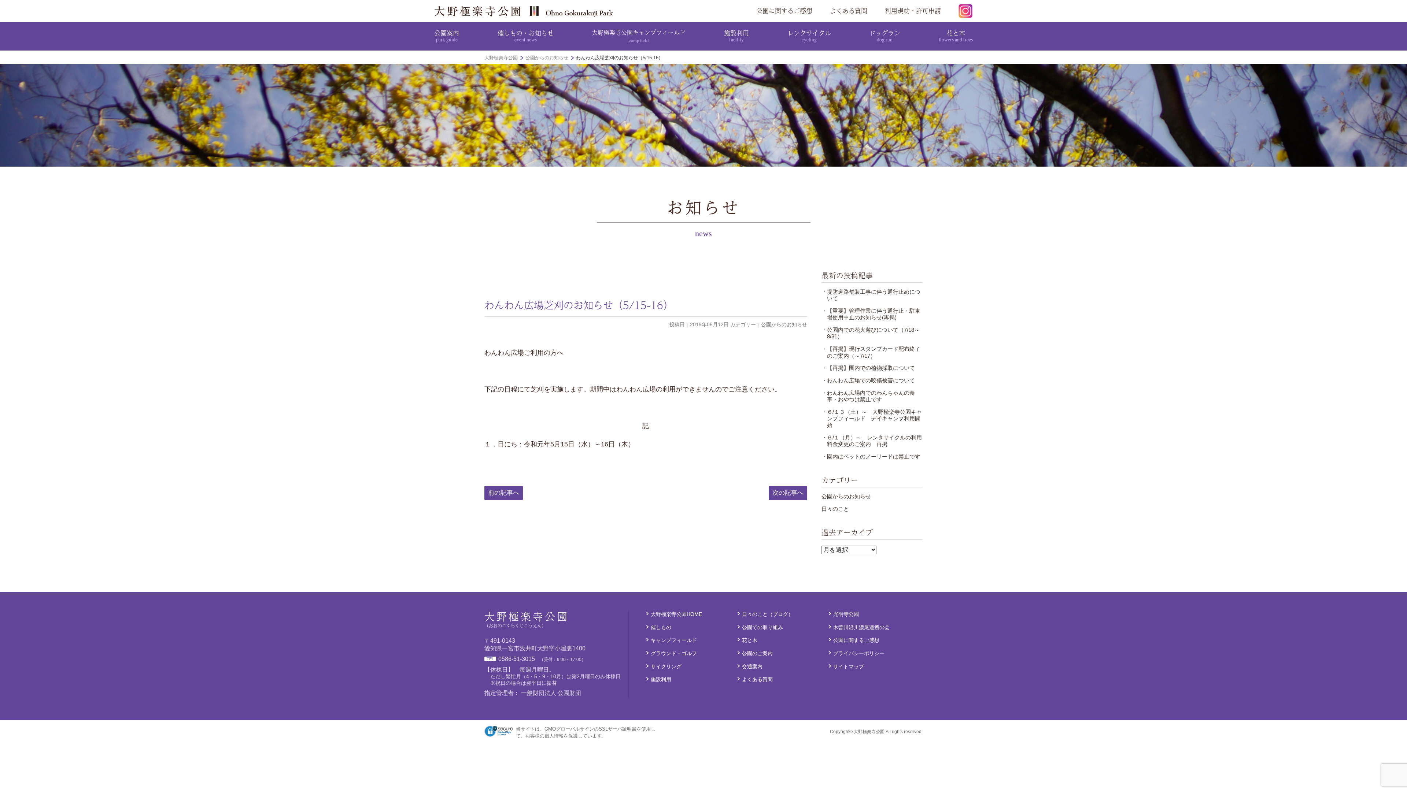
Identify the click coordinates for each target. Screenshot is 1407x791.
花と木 (956, 35)
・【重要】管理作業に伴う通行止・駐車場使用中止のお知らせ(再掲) (870, 314)
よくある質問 (848, 10)
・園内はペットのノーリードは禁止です (870, 456)
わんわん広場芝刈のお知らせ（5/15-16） (578, 305)
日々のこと (835, 509)
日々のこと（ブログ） (767, 614)
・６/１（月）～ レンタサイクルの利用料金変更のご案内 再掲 (871, 440)
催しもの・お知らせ (526, 35)
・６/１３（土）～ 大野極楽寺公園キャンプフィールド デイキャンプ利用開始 (871, 418)
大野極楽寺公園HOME (676, 614)
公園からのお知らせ (846, 496)
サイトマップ (848, 666)
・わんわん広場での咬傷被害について (868, 380)
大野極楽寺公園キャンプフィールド (639, 36)
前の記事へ (503, 492)
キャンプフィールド (674, 640)
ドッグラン (884, 35)
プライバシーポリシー (859, 653)
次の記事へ (788, 492)
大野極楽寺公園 (526, 11)
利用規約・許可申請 (913, 10)
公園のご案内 (757, 653)
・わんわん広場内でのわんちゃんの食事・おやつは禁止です (868, 396)
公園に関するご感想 (784, 10)
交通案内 (752, 666)
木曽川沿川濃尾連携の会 (861, 627)
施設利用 (736, 35)
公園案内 (446, 35)
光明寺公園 (846, 614)
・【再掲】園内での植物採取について (868, 368)
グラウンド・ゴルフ (674, 653)
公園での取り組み (762, 627)
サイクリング (666, 666)
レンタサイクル (809, 35)
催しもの (661, 627)
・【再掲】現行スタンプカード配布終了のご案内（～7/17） (870, 352)
